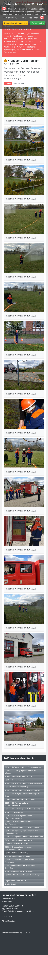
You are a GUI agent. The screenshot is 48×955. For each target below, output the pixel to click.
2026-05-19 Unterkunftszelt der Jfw (18, 776)
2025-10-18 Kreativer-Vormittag (16, 787)
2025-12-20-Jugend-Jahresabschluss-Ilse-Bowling (23, 783)
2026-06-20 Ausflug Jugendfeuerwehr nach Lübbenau (21, 772)
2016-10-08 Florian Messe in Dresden (18, 871)
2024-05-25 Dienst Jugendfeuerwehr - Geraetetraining (19, 823)
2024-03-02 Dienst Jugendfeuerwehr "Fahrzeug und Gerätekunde (23, 832)
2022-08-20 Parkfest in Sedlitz (16, 843)
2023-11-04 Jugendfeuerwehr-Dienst (18, 840)
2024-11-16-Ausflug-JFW (14, 812)
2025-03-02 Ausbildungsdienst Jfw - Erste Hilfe (22, 809)
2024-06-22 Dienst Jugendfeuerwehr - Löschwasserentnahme (19, 817)
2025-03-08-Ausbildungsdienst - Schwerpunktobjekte (17, 804)
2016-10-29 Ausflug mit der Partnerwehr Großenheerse (20, 867)
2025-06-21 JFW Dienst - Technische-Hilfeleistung (23, 790)
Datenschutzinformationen (15, 23)
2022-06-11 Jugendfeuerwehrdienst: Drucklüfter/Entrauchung (18, 848)
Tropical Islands (10, 884)
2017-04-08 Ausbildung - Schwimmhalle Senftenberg (19, 861)
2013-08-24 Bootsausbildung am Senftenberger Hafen (22, 876)
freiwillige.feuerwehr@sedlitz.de (21, 911)
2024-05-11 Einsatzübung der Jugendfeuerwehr (22, 827)
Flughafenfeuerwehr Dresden (15, 881)
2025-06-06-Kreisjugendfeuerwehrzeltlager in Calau (22, 795)
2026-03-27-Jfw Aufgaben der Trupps (19, 780)
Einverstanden (38, 23)
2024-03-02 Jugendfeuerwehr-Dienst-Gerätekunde (24, 837)
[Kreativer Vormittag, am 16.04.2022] (24, 102)
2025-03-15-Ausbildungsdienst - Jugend (20, 799)
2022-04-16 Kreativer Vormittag (16, 853)
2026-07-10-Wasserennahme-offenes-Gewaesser (23, 767)
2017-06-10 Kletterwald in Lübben (17, 856)
